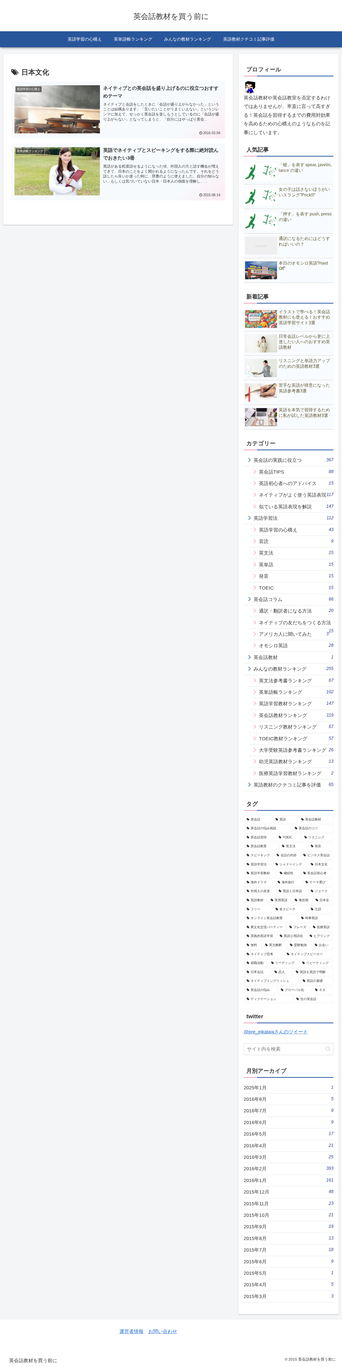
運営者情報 (131, 1331)
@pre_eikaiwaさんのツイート (276, 1032)
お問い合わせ (162, 1331)
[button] (328, 1049)
